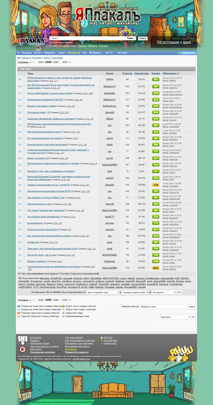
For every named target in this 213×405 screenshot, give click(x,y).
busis (123, 278)
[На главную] (18, 53)
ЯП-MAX (122, 52)
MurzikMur (96, 278)
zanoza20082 (138, 284)
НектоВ (110, 204)
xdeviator (115, 284)
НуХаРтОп (56, 278)
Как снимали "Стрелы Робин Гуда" (46, 197)
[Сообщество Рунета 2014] (189, 354)
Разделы (27, 52)
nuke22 (109, 178)
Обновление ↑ (171, 73)
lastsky (119, 287)
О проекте (35, 337)
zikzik (110, 144)
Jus (109, 125)
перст (172, 211)
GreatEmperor (175, 107)
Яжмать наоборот (37, 261)
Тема (30, 73)
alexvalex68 (167, 278)
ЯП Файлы (95, 52)
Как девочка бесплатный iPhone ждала (48, 235)
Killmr (86, 278)
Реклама (103, 45)
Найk (91, 287)
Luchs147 (173, 205)
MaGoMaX (174, 224)
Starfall (171, 281)
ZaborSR (130, 281)
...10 (69, 204)
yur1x (171, 146)
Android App (110, 340)
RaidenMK (109, 93)
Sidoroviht (174, 113)
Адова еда (33, 242)
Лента (37, 52)
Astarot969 (159, 281)
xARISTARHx (25, 287)
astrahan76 (74, 287)
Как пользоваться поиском (80, 340)
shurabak (110, 287)
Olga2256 (103, 284)
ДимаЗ (131, 278)
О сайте (53, 45)
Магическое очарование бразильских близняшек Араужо (59, 124)
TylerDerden (176, 284)
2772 (35, 287)
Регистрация (168, 42)
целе (109, 242)
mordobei (173, 186)
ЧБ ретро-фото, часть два (41, 255)
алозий (142, 287)
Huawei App (110, 343)
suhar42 (109, 281)
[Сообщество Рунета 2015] (181, 354)
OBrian (109, 118)
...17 (87, 185)
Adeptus (163, 284)
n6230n (185, 278)
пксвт (188, 281)
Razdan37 (173, 218)
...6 (80, 100)
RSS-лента (36, 349)
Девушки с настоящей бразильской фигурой (52, 248)
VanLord (173, 166)
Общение (49, 52)
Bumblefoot (174, 237)
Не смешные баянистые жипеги (45, 138)
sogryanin (69, 284)
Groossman (36, 281)
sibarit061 (173, 159)
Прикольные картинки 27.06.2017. (45, 99)
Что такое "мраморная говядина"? (46, 210)
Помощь (82, 45)
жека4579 (152, 284)
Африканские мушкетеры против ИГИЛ (49, 191)
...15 (29, 269)
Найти (143, 38)
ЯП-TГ (109, 52)
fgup (171, 101)
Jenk (109, 171)
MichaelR (141, 281)
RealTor (172, 269)
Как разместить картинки (79, 343)
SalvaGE (109, 112)
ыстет (109, 158)
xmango (77, 281)
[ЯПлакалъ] (31, 41)
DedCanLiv (82, 284)
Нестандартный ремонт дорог (44, 131)
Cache (172, 172)
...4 (91, 119)
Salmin (22, 284)
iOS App (108, 337)
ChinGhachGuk (47, 287)
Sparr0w (56, 281)
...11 (66, 112)
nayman (109, 223)
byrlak (172, 256)
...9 (84, 144)
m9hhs (109, 79)
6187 (65, 62)
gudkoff (93, 284)
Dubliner (119, 281)
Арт (85, 52)
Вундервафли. (35, 223)
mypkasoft (174, 250)
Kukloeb (99, 287)
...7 (55, 81)
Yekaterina (174, 152)
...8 (82, 210)
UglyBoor (67, 281)
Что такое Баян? (74, 337)
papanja (140, 278)
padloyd (99, 281)
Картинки (58, 57)
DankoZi (77, 278)
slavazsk (67, 278)
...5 (95, 163)
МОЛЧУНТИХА (111, 278)
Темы (130, 38)
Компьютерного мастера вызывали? (47, 144)
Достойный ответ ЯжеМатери (43, 216)
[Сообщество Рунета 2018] (172, 354)
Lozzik (47, 281)
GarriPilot (62, 287)
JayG (149, 281)
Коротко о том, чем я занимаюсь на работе (51, 171)
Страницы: (23, 62)
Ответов (127, 73)
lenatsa (31, 284)
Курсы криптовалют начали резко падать (50, 93)
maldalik (125, 284)
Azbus (60, 284)
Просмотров (141, 73)
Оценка (156, 73)
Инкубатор (74, 52)
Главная (24, 57)
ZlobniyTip (174, 192)
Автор (109, 73)
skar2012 (173, 88)
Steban (172, 80)
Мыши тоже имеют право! (41, 106)
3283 (40, 62)
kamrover (41, 284)
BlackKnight (174, 199)
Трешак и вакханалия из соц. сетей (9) (48, 184)
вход (187, 42)
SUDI (171, 179)
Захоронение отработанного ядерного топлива (53, 163)
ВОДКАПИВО (109, 255)
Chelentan (109, 261)
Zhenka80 (23, 281)
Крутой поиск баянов (61, 42)
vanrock (109, 229)
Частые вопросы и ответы (44, 346)
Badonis (51, 284)
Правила (93, 45)
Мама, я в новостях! (38, 158)
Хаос (61, 52)
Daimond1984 (109, 164)
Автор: (166, 80)
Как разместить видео (77, 346)
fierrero (172, 120)
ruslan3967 (174, 126)
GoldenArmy (109, 106)
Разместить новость (77, 352)
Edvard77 (173, 231)
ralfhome (173, 139)
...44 (90, 93)
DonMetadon (153, 278)
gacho (109, 138)
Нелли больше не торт (39, 204)
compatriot (88, 281)
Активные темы (67, 45)
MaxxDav (44, 278)
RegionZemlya (175, 94)
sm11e (84, 287)
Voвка (172, 262)
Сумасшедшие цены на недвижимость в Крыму (54, 266)
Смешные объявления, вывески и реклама (50, 118)
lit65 (177, 278)
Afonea (180, 281)
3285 (55, 62)
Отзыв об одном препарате (42, 229)
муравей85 (130, 287)
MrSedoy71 (110, 86)
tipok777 (109, 216)
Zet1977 (173, 133)
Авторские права (39, 343)
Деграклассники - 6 (38, 112)
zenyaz (172, 243)
